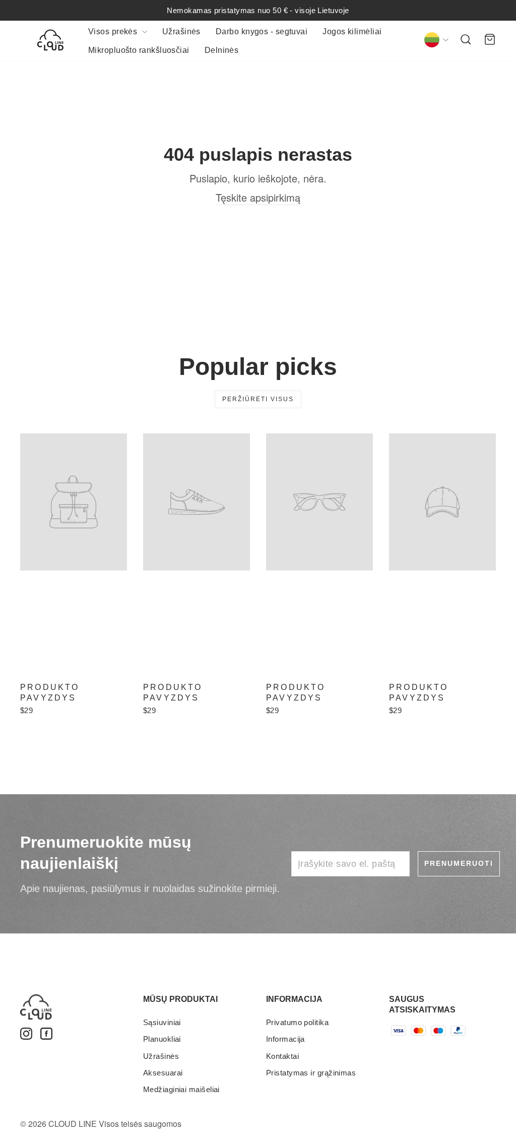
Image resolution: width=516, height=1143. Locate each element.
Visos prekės (114, 31)
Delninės (222, 50)
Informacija (285, 1039)
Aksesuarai (163, 1072)
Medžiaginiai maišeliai (181, 1089)
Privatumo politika (297, 1022)
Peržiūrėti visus (258, 399)
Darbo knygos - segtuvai (261, 31)
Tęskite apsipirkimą (258, 197)
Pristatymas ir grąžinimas (311, 1072)
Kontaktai (282, 1056)
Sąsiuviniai (162, 1022)
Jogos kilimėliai (351, 31)
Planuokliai (162, 1039)
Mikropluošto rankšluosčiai (138, 50)
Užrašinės (181, 31)
